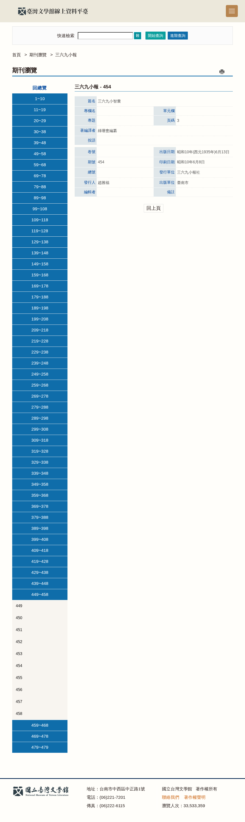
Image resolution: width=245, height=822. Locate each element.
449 (19, 606)
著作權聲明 (195, 797)
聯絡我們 (170, 797)
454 (19, 666)
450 (19, 618)
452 (19, 642)
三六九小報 (66, 54)
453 (19, 654)
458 (19, 714)
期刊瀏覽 (38, 54)
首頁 (16, 54)
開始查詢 (155, 36)
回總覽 (40, 87)
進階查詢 (177, 36)
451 (19, 630)
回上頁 (153, 208)
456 (19, 690)
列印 (222, 71)
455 (19, 678)
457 (19, 702)
